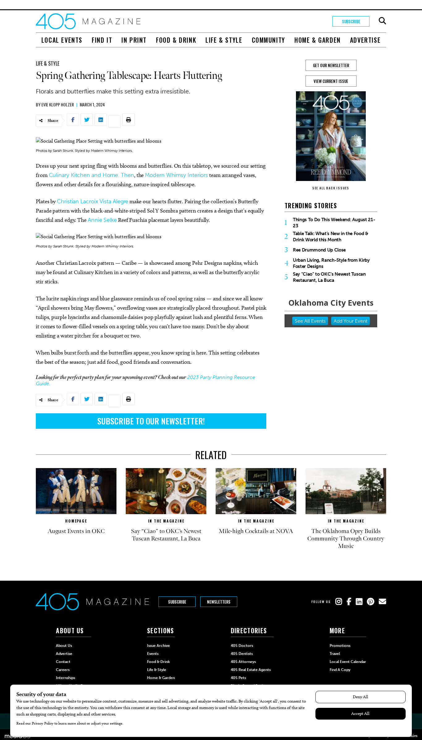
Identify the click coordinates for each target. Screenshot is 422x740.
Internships (65, 678)
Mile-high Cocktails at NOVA (256, 531)
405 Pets (238, 678)
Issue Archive (158, 645)
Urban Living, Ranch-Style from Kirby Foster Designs (331, 263)
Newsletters (218, 602)
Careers (63, 670)
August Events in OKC (76, 531)
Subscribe (351, 21)
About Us (64, 645)
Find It (102, 40)
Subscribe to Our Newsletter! (151, 421)
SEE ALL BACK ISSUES (330, 188)
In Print (134, 40)
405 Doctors (242, 645)
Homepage (76, 520)
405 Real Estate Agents (251, 670)
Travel (335, 654)
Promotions (340, 645)
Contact (63, 662)
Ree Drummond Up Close (319, 250)
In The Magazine (166, 520)
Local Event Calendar (348, 662)
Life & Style (223, 40)
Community (268, 40)
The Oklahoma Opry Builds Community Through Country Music (345, 538)
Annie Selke (102, 220)
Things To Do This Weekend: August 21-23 (334, 223)
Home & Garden (317, 40)
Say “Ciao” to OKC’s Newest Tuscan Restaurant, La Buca (329, 277)
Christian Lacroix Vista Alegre (92, 201)
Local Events (61, 40)
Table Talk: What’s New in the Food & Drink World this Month (330, 237)
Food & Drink (176, 40)
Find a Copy (340, 670)
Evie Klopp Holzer (57, 104)
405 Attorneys (243, 662)
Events (152, 654)
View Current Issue (331, 81)
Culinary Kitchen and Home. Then (91, 175)
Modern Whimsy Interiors (176, 175)
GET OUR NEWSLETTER (331, 65)
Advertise (365, 40)
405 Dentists (242, 654)
